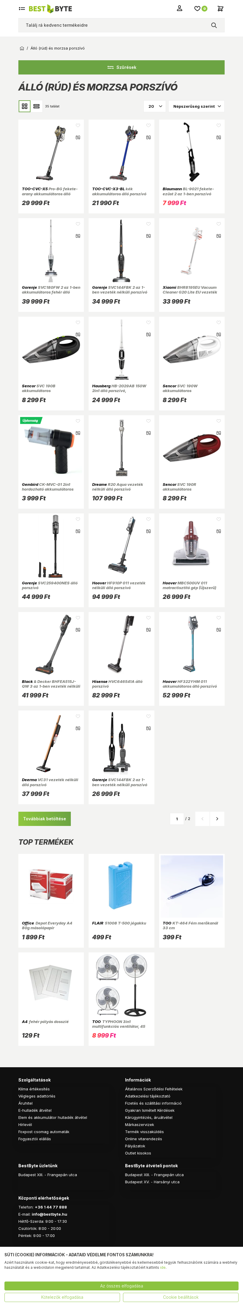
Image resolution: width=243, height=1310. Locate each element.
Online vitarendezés (143, 1138)
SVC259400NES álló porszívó (50, 585)
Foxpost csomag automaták (43, 1131)
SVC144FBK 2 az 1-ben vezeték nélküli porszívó (119, 289)
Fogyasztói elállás (34, 1138)
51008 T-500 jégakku (119, 923)
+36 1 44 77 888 (51, 1207)
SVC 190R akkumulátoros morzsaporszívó (179, 489)
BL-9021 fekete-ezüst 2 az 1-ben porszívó (188, 191)
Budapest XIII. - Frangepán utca (47, 1174)
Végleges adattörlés (36, 1096)
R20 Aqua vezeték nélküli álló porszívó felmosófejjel (117, 489)
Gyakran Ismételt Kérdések (150, 1110)
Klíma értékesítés (34, 1089)
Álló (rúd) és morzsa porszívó (58, 48)
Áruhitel (25, 1103)
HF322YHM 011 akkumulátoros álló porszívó (190, 684)
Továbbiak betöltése (44, 818)
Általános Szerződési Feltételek (154, 1089)
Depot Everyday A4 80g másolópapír (47, 925)
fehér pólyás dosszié (45, 1021)
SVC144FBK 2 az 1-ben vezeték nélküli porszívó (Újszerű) (119, 784)
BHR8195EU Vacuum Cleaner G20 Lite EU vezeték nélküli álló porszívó (190, 292)
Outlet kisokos (138, 1153)
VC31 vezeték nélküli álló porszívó (50, 782)
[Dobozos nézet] (25, 106)
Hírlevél (25, 1124)
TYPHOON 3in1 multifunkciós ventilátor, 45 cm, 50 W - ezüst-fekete (118, 1026)
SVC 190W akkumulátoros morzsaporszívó (180, 390)
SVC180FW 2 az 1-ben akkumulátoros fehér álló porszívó (51, 292)
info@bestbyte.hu (49, 1214)
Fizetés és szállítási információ (153, 1103)
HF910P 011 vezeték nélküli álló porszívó (119, 585)
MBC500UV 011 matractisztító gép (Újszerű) (189, 585)
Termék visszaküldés (144, 1131)
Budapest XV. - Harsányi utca (152, 1181)
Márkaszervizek (139, 1124)
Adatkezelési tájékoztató (147, 1096)
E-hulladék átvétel (35, 1110)
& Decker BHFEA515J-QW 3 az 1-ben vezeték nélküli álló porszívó (51, 686)
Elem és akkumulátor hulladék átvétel (52, 1117)
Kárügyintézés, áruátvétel (148, 1117)
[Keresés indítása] (214, 25)
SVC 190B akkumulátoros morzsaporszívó (38, 390)
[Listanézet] (36, 106)
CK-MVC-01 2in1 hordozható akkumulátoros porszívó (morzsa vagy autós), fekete (51, 491)
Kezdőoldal (22, 48)
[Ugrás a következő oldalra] (217, 819)
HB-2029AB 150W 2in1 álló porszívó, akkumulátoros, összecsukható (119, 393)
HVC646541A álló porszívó (117, 684)
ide (163, 1267)
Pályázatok (135, 1146)
